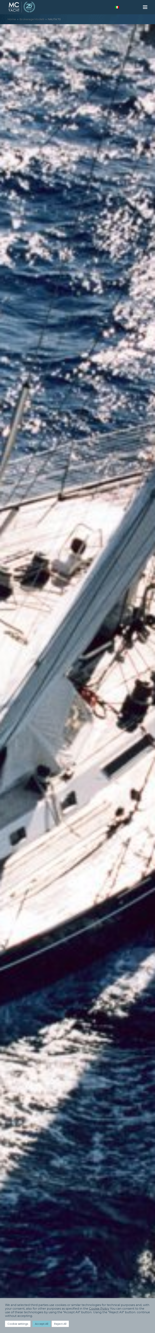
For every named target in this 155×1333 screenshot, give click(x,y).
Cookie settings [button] (17, 1323)
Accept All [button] (41, 1323)
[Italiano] (117, 7)
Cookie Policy (99, 1308)
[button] (145, 7)
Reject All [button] (60, 1323)
